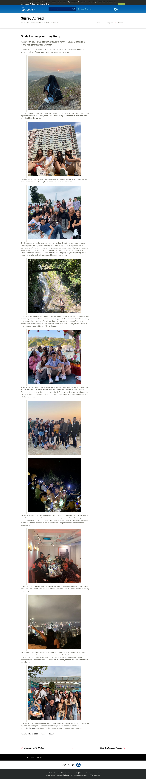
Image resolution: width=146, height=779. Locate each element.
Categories (109, 23)
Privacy (70, 773)
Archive (120, 23)
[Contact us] (78, 765)
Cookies (75, 773)
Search (73, 9)
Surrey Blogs (26, 757)
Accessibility (48, 773)
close (120, 4)
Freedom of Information (93, 773)
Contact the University (60, 773)
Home (98, 23)
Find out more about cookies (39, 4)
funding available (32, 728)
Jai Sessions (52, 734)
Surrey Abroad (32, 18)
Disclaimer (82, 773)
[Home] (28, 9)
